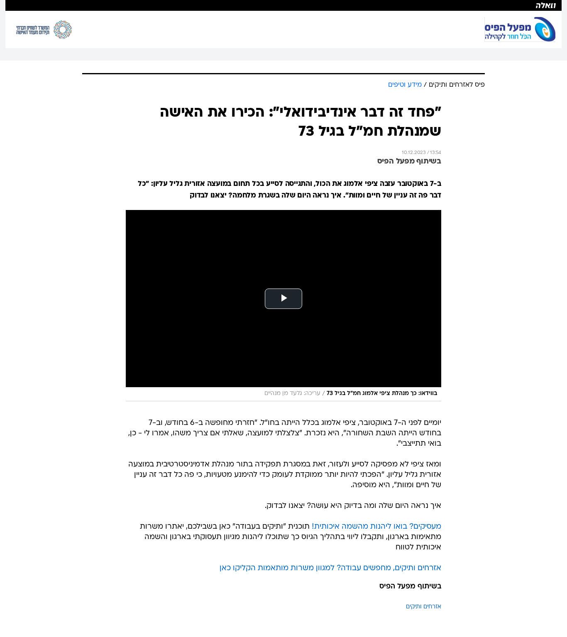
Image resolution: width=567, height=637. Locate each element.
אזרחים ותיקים (423, 607)
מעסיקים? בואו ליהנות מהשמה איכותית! (376, 527)
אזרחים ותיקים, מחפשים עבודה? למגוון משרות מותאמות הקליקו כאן (330, 568)
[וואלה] (283, 5)
